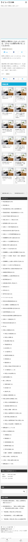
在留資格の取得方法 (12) (11, 405)
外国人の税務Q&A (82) (8, 330)
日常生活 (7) (6, 290)
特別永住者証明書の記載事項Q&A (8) (12, 315)
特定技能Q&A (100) (8, 201)
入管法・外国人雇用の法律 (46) (11, 460)
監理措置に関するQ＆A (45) (10, 223)
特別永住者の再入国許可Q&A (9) (11, 230)
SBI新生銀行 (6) (9, 384)
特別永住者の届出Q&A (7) (9, 322)
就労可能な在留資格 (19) (11, 416)
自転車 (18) (7, 391)
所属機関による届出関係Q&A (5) (11, 275)
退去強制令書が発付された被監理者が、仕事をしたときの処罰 (20, 164)
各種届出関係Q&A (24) (8, 272)
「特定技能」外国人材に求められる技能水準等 (14, 519)
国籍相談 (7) (8, 438)
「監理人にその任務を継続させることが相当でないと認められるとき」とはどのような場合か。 (20, 180)
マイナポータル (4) (8, 297)
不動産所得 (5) (8, 344)
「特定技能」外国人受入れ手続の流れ (12, 511)
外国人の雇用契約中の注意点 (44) (13, 413)
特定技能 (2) (6, 205)
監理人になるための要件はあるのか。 (7, 97)
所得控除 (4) (8, 359)
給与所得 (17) (8, 348)
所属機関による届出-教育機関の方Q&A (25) (14, 252)
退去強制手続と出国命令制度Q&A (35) (12, 268)
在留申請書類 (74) (7, 377)
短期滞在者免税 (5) (9, 355)
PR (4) (4, 326)
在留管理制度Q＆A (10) (9, 312)
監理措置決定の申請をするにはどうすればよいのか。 (7, 179)
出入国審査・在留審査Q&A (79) (11, 304)
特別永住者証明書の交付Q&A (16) (11, 308)
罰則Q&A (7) (6, 286)
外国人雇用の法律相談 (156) (10, 398)
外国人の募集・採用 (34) (11, 409)
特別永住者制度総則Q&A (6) (10, 301)
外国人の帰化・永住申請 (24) (10, 456)
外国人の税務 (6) (9, 337)
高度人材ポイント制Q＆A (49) (10, 219)
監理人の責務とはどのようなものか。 (7, 114)
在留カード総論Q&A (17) (9, 319)
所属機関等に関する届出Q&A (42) (11, 237)
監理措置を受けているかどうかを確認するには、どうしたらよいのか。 (20, 99)
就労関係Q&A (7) (7, 279)
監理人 (7, 74)
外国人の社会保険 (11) (10, 373)
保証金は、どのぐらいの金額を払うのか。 (7, 146)
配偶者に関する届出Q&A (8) (10, 245)
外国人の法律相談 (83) (8, 431)
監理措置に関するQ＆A (7, 49)
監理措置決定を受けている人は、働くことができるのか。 (21, 193)
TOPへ (21, 540)
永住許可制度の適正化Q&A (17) (11, 216)
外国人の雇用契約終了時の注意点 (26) (14, 420)
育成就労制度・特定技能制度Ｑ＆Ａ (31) (13, 212)
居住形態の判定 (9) (9, 341)
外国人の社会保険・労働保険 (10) (13, 424)
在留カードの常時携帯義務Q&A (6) (11, 234)
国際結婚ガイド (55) (8, 463)
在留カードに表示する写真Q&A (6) (11, 265)
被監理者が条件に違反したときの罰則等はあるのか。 (7, 131)
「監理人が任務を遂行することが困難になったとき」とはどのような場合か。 (20, 115)
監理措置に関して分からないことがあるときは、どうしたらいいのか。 (20, 131)
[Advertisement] (14, 22)
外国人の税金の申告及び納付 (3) (13, 366)
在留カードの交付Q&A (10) (10, 248)
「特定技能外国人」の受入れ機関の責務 (13, 515)
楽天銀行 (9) (8, 387)
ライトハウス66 (7, 2)
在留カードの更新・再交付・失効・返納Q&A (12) (14, 256)
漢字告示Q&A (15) (7, 294)
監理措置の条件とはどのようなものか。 (7, 163)
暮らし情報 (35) (7, 380)
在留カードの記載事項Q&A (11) (11, 241)
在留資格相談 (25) (9, 442)
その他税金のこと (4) (10, 369)
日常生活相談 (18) (9, 449)
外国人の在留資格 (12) (10, 333)
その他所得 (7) (8, 351)
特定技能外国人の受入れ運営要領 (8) (12, 208)
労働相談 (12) (8, 434)
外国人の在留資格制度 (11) (11, 402)
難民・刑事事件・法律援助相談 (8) (13, 452)
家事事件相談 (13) (9, 445)
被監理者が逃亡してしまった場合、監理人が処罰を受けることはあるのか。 (8, 193)
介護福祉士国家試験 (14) (9, 395)
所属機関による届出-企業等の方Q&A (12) (13, 261)
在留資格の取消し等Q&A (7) (10, 283)
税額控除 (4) (8, 362)
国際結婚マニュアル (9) (9, 427)
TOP (8, 527)
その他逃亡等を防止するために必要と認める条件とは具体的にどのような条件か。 (20, 148)
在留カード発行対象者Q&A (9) (10, 227)
